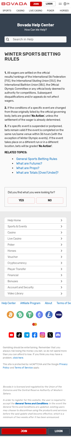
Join (36, 4)
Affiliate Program (30, 303)
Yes (21, 200)
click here (18, 357)
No (50, 200)
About (48, 303)
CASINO (20, 10)
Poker (50, 10)
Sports (7, 10)
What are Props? (27, 168)
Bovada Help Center (35, 25)
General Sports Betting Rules (36, 159)
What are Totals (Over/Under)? (37, 172)
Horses (64, 10)
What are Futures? (29, 163)
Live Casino (35, 10)
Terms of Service (24, 367)
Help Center (9, 303)
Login (49, 3)
